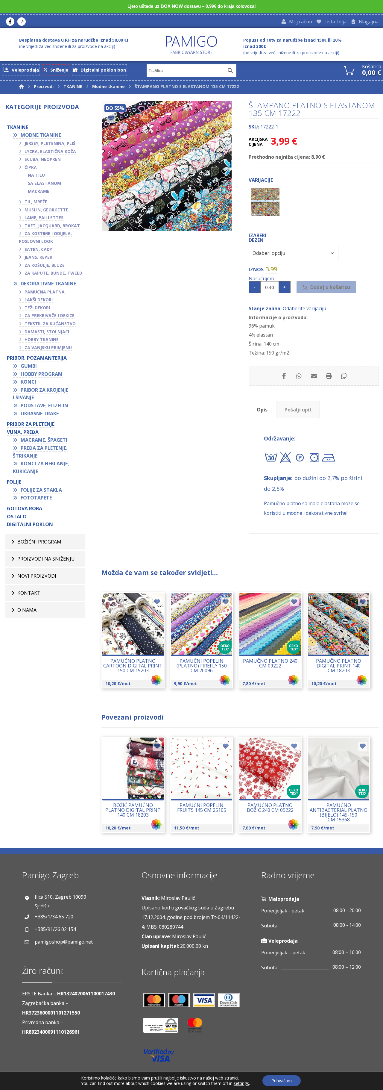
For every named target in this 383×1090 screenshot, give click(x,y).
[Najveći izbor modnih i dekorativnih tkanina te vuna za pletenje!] (191, 45)
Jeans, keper (38, 257)
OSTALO (17, 516)
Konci (28, 382)
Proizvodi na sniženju (46, 558)
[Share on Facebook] (284, 376)
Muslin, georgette (46, 210)
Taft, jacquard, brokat (52, 225)
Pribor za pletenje (30, 424)
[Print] (329, 376)
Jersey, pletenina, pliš (50, 143)
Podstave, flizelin (44, 405)
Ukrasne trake (40, 413)
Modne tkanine (41, 135)
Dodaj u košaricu (330, 287)
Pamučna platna (45, 292)
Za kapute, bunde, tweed (53, 273)
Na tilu (36, 175)
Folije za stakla (41, 490)
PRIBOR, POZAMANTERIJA (37, 358)
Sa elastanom (44, 183)
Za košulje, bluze (45, 265)
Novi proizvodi (36, 576)
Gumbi (29, 366)
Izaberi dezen (257, 238)
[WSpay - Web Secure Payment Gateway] (164, 1027)
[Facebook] (10, 21)
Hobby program (42, 374)
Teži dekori (37, 308)
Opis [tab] (262, 409)
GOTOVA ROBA (24, 508)
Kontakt (28, 593)
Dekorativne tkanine (48, 283)
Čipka (31, 167)
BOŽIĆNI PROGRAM (39, 541)
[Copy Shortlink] (344, 376)
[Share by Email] (314, 376)
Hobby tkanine (42, 339)
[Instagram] (21, 21)
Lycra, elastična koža (50, 151)
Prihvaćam (281, 1080)
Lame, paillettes (44, 217)
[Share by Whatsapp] (299, 376)
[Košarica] (349, 69)
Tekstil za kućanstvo (50, 323)
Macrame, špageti (44, 440)
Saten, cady (38, 249)
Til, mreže (36, 202)
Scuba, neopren (43, 159)
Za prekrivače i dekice (50, 315)
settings (241, 1083)
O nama (27, 610)
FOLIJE (14, 482)
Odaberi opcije (136, 645)
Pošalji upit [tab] (298, 409)
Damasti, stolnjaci (47, 331)
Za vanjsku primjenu (48, 347)
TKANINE (17, 127)
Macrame (38, 191)
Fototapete (36, 497)
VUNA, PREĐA (23, 432)
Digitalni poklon (30, 524)
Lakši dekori (39, 299)
